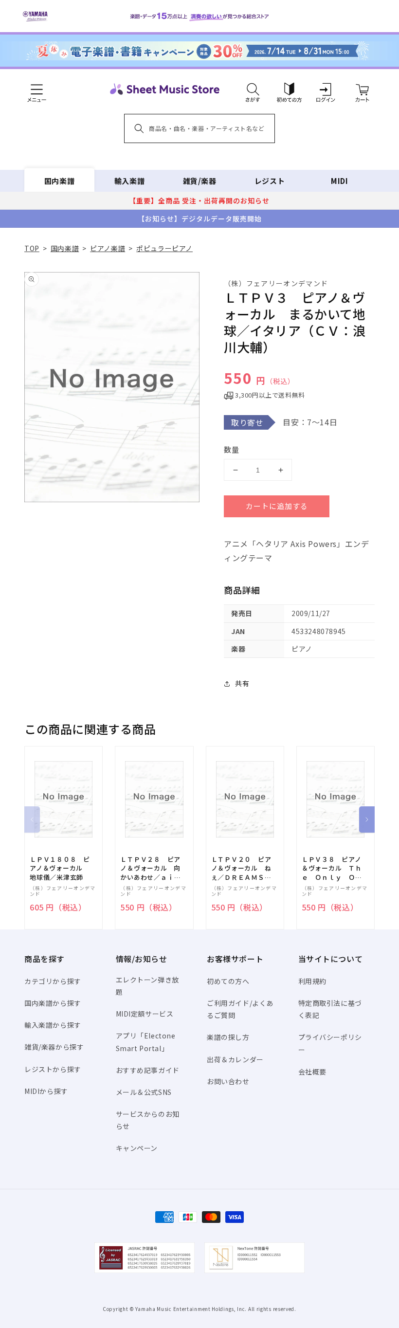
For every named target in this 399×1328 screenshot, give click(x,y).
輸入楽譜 (129, 181)
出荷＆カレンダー (235, 1059)
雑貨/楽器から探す (54, 1047)
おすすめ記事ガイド (148, 1070)
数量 (231, 449)
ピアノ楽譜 (107, 248)
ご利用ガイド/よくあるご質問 (240, 1009)
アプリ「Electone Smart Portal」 (146, 1042)
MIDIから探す (46, 1091)
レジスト (269, 181)
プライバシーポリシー (330, 1043)
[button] (253, 89)
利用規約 (312, 981)
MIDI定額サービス (145, 1014)
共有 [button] (242, 683)
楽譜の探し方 (228, 1037)
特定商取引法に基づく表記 (330, 1009)
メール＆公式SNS (144, 1092)
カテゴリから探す (52, 981)
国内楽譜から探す (52, 1003)
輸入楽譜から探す (52, 1025)
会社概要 (312, 1071)
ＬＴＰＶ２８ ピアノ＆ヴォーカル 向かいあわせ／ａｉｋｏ (150, 868)
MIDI (339, 181)
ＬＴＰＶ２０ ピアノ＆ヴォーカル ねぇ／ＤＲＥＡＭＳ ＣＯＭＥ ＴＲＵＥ (241, 868)
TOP (31, 248)
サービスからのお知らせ (148, 1120)
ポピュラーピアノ (164, 248)
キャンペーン (137, 1148)
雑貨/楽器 (200, 181)
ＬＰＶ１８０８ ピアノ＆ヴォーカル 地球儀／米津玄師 (60, 868)
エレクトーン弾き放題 (147, 986)
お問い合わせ (228, 1081)
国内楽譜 (59, 181)
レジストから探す (52, 1069)
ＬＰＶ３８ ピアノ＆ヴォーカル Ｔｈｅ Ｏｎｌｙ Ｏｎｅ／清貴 (332, 868)
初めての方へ (228, 981)
